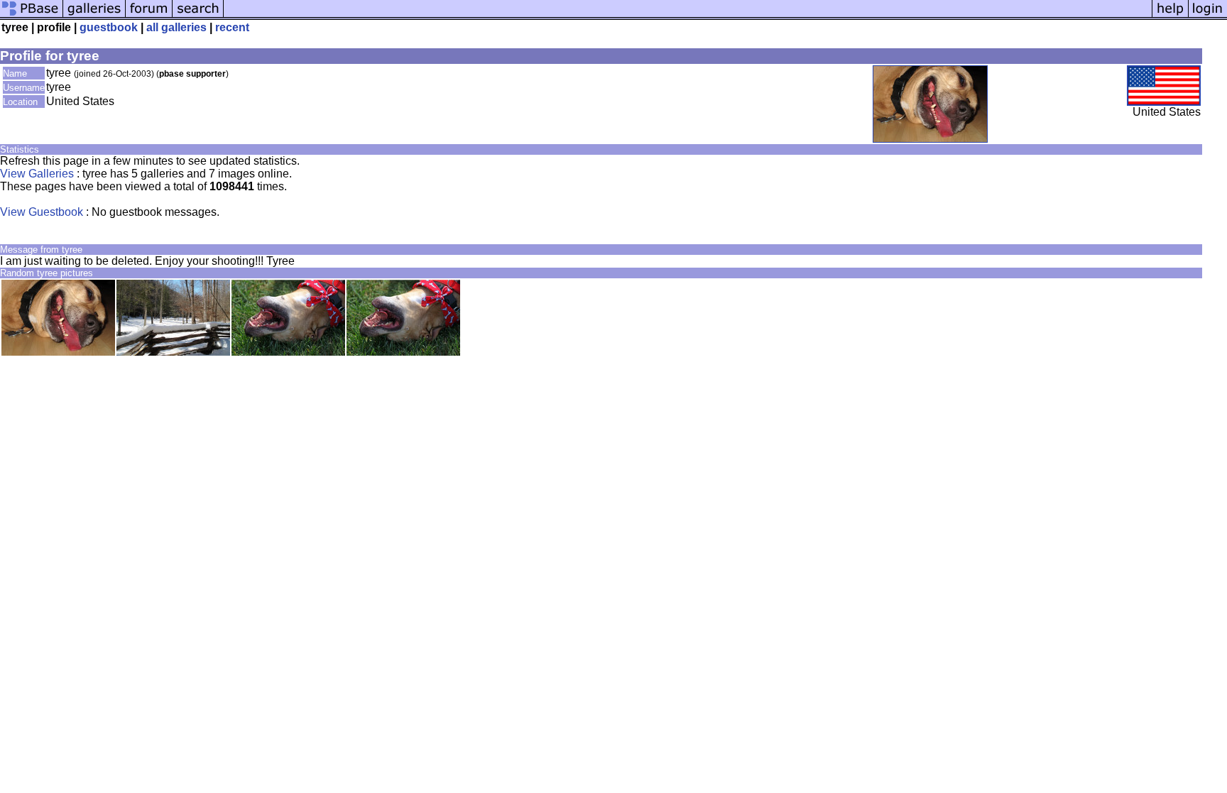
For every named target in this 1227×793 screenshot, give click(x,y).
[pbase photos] (31, 16)
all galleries (176, 27)
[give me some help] (1170, 16)
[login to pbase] (1208, 16)
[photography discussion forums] (149, 16)
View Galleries (37, 174)
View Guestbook (41, 212)
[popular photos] (688, 16)
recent (232, 27)
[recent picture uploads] (94, 16)
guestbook (109, 27)
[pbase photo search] (198, 16)
